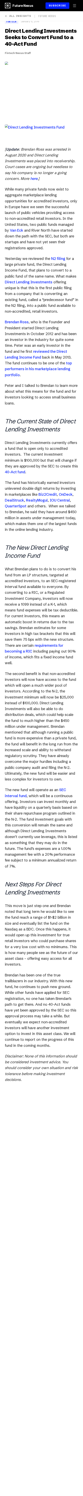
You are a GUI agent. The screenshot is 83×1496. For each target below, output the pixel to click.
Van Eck (16, 230)
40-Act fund (15, 472)
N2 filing (58, 258)
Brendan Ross (17, 322)
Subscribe (57, 5)
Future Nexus (22, 6)
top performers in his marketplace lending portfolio (38, 369)
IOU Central (60, 500)
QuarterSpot (15, 506)
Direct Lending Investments (28, 282)
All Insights (20, 15)
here (33, 178)
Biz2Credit (47, 494)
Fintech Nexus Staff (18, 53)
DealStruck (14, 500)
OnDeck (66, 494)
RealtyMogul (37, 500)
